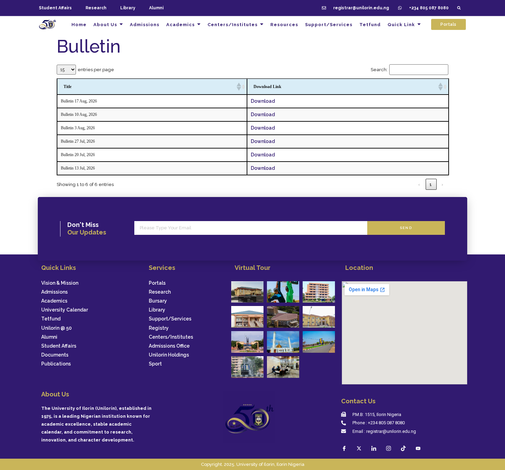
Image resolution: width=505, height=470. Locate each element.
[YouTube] (418, 448)
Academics (54, 301)
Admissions (54, 292)
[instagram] (388, 448)
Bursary (158, 301)
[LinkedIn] (374, 448)
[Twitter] (359, 448)
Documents (54, 355)
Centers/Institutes (171, 337)
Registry (159, 328)
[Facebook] (344, 448)
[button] (458, 8)
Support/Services (170, 319)
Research (96, 8)
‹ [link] (419, 184)
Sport (155, 364)
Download (263, 101)
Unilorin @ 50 (56, 328)
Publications (56, 364)
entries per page (96, 69)
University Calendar (64, 310)
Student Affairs (55, 8)
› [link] (442, 184)
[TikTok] (403, 448)
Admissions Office (169, 346)
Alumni (156, 8)
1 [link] (431, 184)
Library (127, 8)
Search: (379, 69)
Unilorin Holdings (169, 355)
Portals (157, 283)
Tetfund (50, 319)
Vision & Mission (59, 283)
